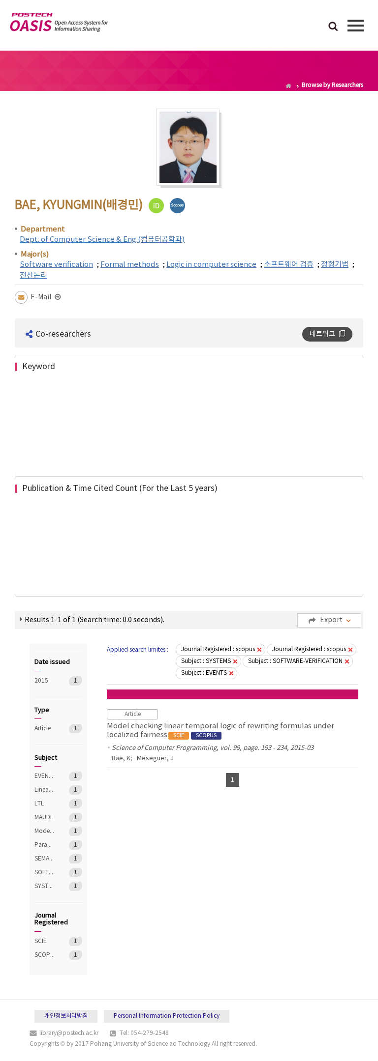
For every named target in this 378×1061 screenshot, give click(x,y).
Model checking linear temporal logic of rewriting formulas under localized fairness (220, 730)
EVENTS (44, 776)
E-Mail (41, 297)
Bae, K (121, 758)
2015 (44, 681)
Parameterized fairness (44, 845)
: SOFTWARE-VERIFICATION (295, 661)
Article (44, 728)
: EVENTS (204, 673)
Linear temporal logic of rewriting (44, 790)
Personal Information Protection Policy (167, 1016)
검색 (333, 27)
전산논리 (33, 275)
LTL (44, 804)
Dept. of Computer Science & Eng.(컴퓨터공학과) (102, 239)
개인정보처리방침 (66, 1016)
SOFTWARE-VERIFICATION (44, 872)
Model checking (44, 831)
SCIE (44, 941)
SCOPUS (44, 955)
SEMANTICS (44, 859)
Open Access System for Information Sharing (59, 24)
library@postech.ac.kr (68, 1033)
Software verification (56, 264)
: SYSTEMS (206, 661)
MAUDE (44, 817)
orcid (156, 205)
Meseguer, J (155, 758)
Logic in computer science (211, 264)
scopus (177, 205)
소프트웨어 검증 (289, 264)
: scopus (218, 649)
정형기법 (334, 264)
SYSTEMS (44, 886)
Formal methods (129, 264)
